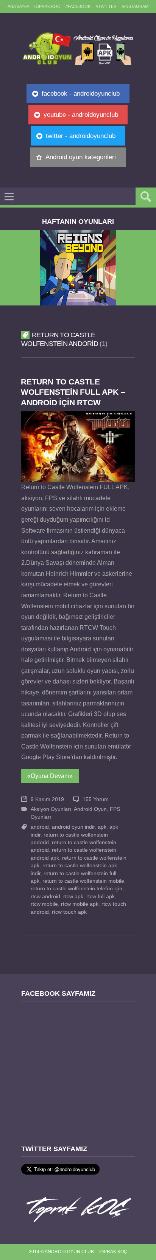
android (40, 827)
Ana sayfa (18, 6)
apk (102, 827)
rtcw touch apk (69, 912)
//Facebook (78, 6)
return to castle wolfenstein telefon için (76, 888)
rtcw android (45, 896)
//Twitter (106, 6)
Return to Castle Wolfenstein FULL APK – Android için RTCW (73, 391)
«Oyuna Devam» (50, 776)
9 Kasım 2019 (47, 799)
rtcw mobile (44, 904)
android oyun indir (73, 827)
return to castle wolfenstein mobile (83, 881)
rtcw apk (73, 896)
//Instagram (135, 6)
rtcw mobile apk (79, 904)
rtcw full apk (100, 896)
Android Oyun (90, 809)
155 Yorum (96, 799)
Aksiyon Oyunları (51, 809)
